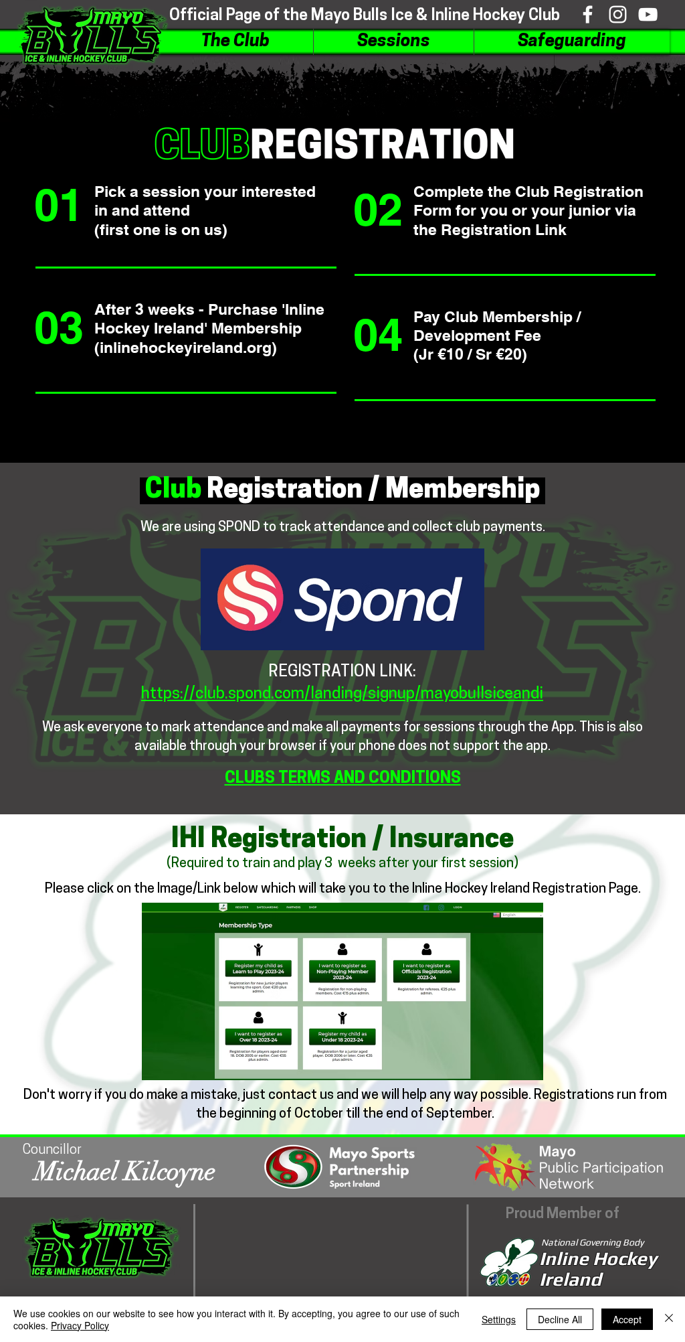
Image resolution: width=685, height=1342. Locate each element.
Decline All (560, 1319)
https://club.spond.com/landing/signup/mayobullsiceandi (342, 694)
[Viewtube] (648, 14)
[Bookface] (587, 14)
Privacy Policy (80, 1325)
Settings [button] (499, 1319)
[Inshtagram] (617, 14)
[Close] (669, 1319)
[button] (235, 42)
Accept (627, 1319)
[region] (178, 232)
